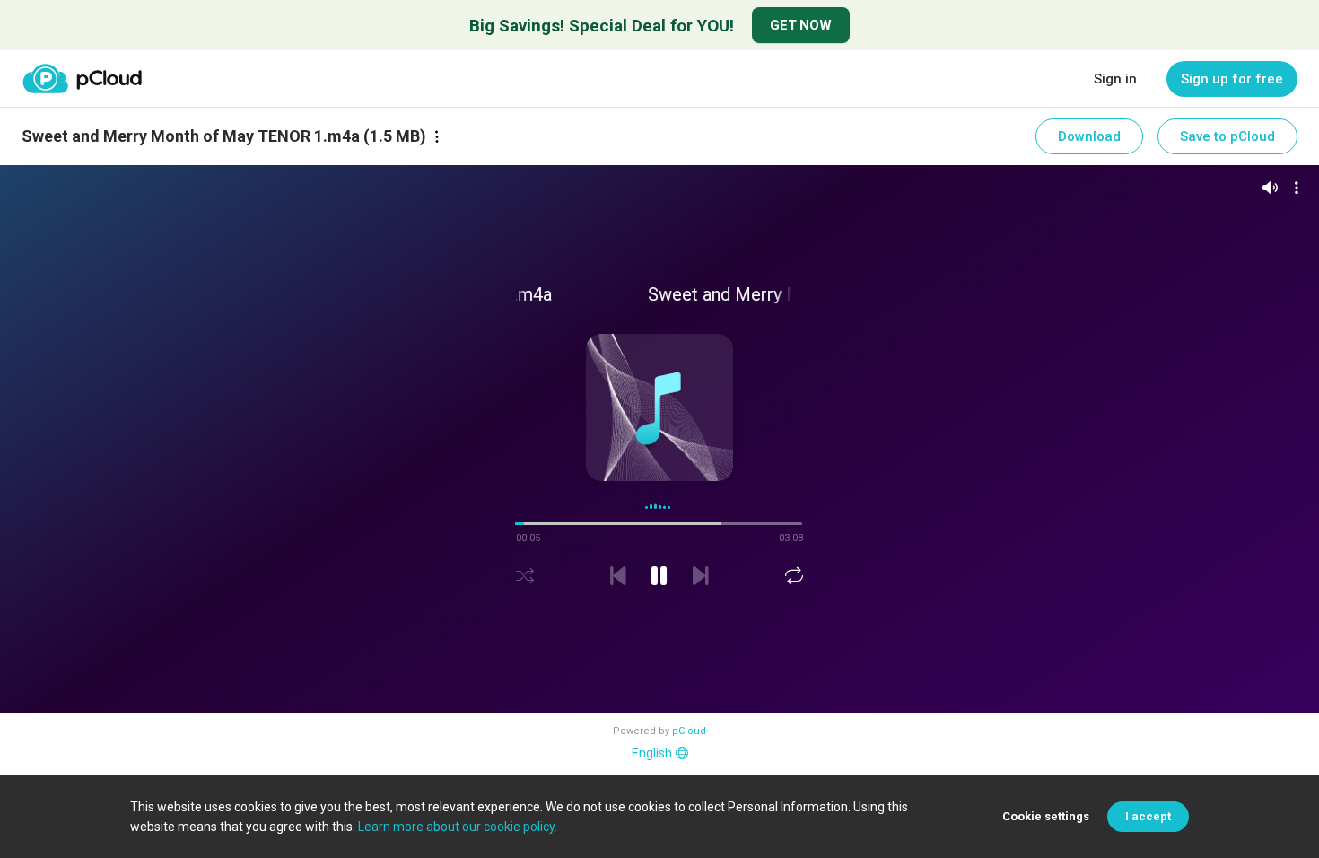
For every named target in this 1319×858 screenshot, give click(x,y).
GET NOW (801, 25)
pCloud (689, 731)
